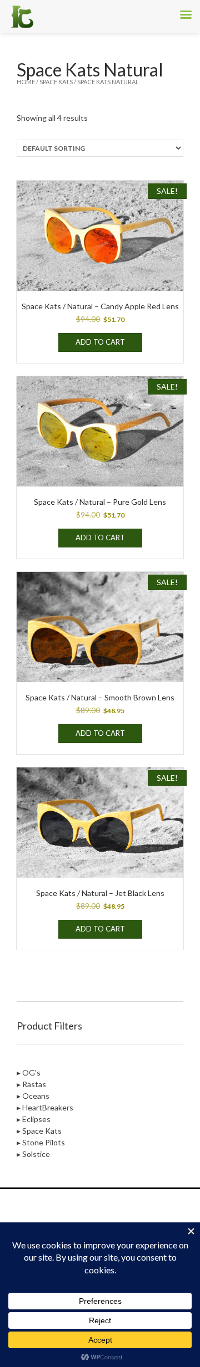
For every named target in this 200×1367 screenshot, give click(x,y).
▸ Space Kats (39, 1130)
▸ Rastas (31, 1084)
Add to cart (100, 341)
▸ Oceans (33, 1095)
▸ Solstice (33, 1154)
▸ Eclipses (34, 1119)
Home (26, 81)
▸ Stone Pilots (41, 1142)
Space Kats (56, 81)
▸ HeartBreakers (45, 1107)
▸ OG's (29, 1072)
